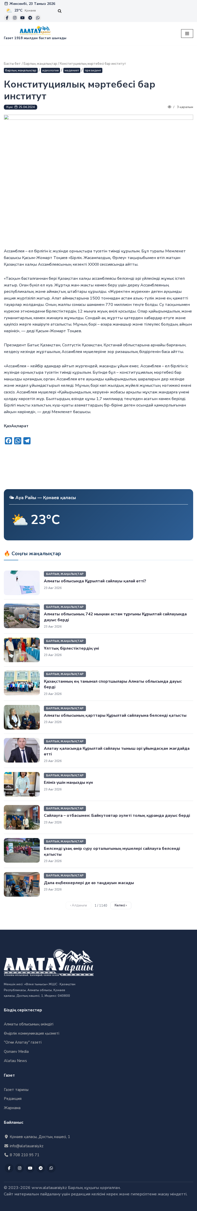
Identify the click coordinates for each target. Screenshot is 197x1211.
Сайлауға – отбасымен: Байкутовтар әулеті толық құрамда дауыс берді (117, 815)
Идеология (50, 70)
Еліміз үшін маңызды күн (68, 782)
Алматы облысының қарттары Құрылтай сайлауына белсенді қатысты (115, 715)
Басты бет (12, 63)
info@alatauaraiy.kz (26, 1146)
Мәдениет (72, 70)
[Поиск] (60, 11)
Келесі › (121, 905)
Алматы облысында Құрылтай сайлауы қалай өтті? (95, 581)
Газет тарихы (16, 1089)
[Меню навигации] (187, 33)
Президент (93, 70)
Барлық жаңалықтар (40, 63)
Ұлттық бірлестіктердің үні (71, 648)
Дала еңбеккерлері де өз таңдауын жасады (89, 883)
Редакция (13, 1098)
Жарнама (12, 1107)
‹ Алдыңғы (78, 905)
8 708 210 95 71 (24, 1155)
